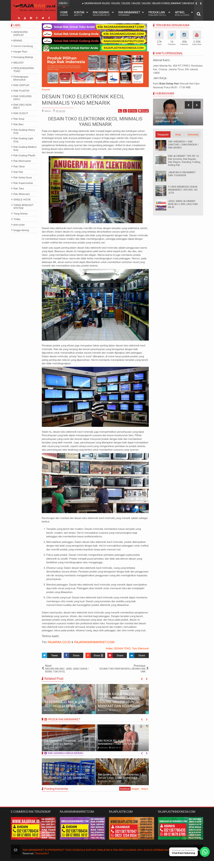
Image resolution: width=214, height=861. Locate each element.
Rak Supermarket (23, 183)
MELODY (18, 62)
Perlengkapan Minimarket (20, 78)
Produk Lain (157, 13)
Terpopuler (163, 134)
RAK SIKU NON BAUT (22, 106)
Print (134, 111)
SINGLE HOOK (22, 199)
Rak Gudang (101, 13)
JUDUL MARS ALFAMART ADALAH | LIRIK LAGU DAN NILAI (183, 204)
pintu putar (19, 224)
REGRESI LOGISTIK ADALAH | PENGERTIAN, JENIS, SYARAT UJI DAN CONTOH (124, 3)
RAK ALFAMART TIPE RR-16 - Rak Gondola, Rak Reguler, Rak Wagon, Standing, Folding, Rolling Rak (184, 160)
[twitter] (43, 18)
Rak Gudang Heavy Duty (24, 131)
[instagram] (31, 18)
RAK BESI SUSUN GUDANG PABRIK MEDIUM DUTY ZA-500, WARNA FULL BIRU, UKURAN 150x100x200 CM (66, 777)
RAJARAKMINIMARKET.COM (94, 642)
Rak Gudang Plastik (24, 155)
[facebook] (49, 18)
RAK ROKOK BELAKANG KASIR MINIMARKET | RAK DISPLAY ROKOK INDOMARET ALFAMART (120, 744)
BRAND (17, 40)
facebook (125, 788)
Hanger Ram (20, 51)
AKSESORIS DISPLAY (20, 33)
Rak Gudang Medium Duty (25, 148)
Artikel (182, 13)
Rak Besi (18, 124)
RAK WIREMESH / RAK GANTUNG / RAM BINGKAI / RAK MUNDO (183, 144)
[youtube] (25, 18)
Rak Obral (19, 166)
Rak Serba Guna (22, 177)
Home (64, 13)
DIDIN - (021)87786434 (169, 113)
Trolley (17, 219)
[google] (37, 18)
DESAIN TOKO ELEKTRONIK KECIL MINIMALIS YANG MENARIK (83, 99)
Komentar (193, 134)
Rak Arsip (18, 118)
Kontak (79, 13)
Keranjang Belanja (23, 57)
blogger (135, 788)
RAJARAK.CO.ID (59, 642)
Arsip (178, 134)
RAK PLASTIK (21, 90)
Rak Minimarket (129, 13)
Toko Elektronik (140, 648)
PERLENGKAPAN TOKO (23, 70)
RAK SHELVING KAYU (22, 98)
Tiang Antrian (20, 213)
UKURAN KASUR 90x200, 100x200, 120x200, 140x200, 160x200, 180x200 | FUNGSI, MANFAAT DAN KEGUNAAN (119, 700)
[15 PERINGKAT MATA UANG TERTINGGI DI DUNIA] (68, 699)
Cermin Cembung (23, 46)
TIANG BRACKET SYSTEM (23, 206)
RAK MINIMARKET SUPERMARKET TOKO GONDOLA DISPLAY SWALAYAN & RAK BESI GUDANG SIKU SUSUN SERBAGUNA (96, 849)
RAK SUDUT (20, 113)
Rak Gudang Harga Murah (65, 753)
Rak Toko (18, 188)
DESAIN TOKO (122, 648)
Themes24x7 (42, 853)
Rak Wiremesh (21, 194)
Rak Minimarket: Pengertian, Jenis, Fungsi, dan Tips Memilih (64, 742)
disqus (144, 788)
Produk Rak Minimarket (64, 719)
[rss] (19, 18)
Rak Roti (18, 172)
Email (145, 111)
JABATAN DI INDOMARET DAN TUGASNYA (182, 174)
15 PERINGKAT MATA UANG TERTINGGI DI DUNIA (65, 704)
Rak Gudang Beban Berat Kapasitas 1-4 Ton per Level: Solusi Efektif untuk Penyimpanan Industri (120, 777)
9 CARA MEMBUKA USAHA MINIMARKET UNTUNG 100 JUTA (182, 189)
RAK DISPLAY (21, 85)
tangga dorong (21, 230)
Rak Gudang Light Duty (23, 140)
